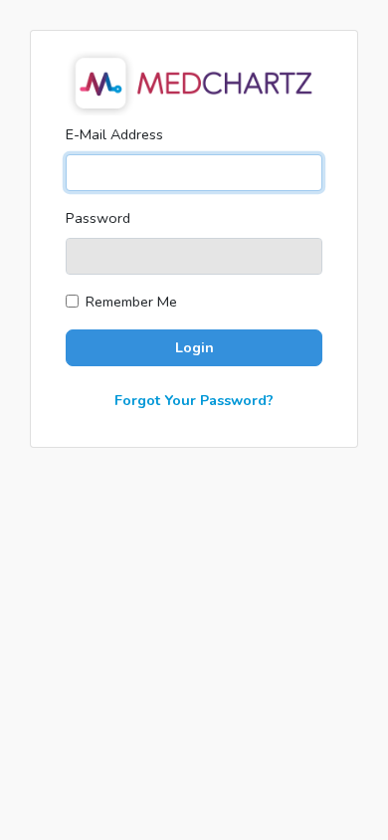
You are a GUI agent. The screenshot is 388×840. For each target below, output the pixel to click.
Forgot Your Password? (194, 400)
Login (194, 347)
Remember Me (131, 302)
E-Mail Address (114, 134)
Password (98, 218)
